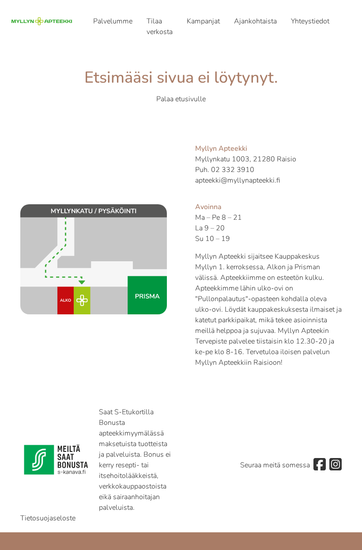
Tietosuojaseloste (47, 518)
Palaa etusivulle (181, 99)
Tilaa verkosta (160, 26)
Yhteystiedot (310, 21)
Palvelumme (112, 21)
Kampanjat (203, 21)
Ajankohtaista (255, 21)
